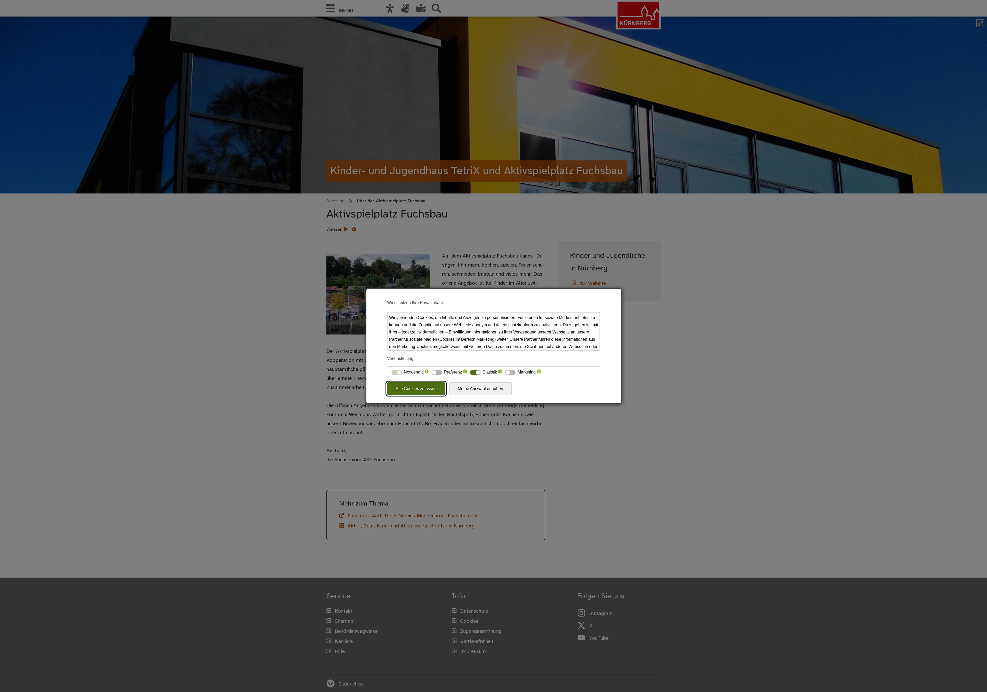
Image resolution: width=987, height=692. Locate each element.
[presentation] (426, 372)
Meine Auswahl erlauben (480, 388)
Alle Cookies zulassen (416, 388)
